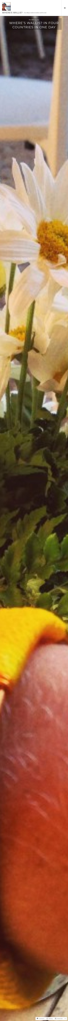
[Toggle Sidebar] (65, 8)
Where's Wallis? (12, 12)
